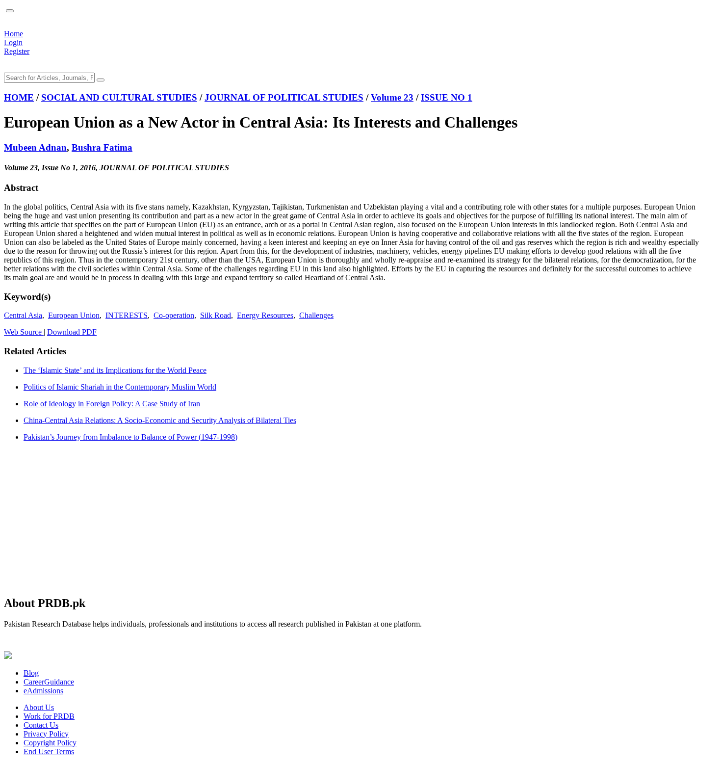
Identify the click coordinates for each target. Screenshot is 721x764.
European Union (74, 315)
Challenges (316, 315)
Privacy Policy (46, 734)
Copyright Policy (50, 742)
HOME (19, 97)
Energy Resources (265, 315)
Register (16, 51)
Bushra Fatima (102, 147)
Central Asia (23, 315)
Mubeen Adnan (35, 147)
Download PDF (72, 332)
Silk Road (215, 315)
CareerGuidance (49, 682)
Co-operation (174, 315)
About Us (39, 707)
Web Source (24, 332)
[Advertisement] (298, 518)
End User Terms (49, 751)
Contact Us (41, 725)
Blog (31, 673)
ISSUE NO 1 (446, 97)
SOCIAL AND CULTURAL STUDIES (119, 97)
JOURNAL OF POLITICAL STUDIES (284, 97)
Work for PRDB (49, 716)
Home (13, 33)
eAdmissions (43, 690)
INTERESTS (126, 315)
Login (13, 42)
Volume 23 (392, 97)
